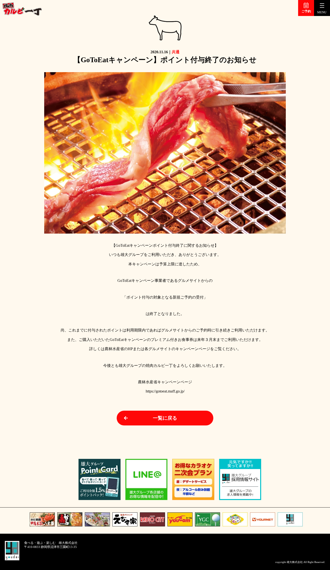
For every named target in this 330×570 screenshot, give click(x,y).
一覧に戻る (165, 418)
